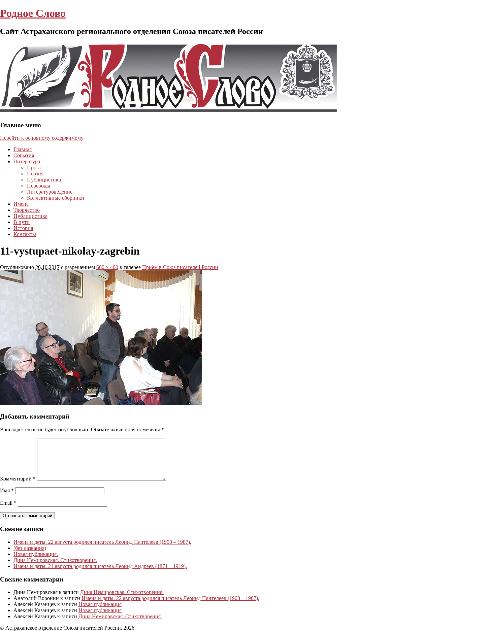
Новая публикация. (35, 554)
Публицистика (44, 179)
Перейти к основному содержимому (42, 138)
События (23, 155)
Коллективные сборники (55, 198)
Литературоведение (49, 192)
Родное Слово (33, 13)
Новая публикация (100, 604)
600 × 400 (107, 267)
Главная (22, 149)
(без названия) (29, 548)
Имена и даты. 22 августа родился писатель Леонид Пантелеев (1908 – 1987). (102, 542)
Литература (26, 161)
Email (8, 503)
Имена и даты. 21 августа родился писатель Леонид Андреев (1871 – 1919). (100, 566)
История (23, 228)
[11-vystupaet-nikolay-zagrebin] (101, 403)
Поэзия (35, 173)
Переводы (38, 186)
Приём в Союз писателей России (180, 267)
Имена (21, 204)
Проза (34, 167)
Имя (7, 490)
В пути (21, 222)
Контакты (24, 234)
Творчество (26, 210)
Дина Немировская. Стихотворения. (55, 560)
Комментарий (18, 478)
